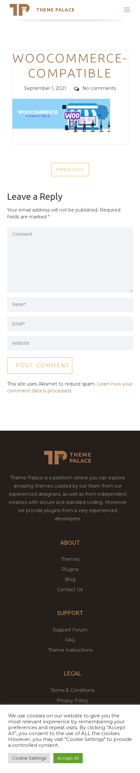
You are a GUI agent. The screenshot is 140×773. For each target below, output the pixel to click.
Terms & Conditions (72, 690)
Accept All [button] (68, 758)
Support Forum (70, 630)
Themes (70, 559)
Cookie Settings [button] (29, 758)
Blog (70, 579)
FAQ (70, 640)
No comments (99, 88)
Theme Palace (55, 9)
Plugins (70, 569)
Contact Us (70, 590)
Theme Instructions (70, 650)
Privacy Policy (72, 700)
